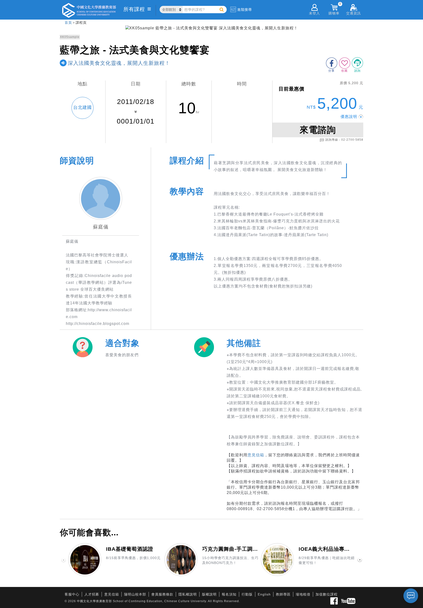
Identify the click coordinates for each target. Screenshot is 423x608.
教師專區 (283, 594)
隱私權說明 (187, 594)
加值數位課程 (327, 594)
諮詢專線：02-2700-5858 (344, 139)
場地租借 (303, 594)
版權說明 (209, 594)
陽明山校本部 (135, 594)
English (264, 594)
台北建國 (82, 107)
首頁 (68, 22)
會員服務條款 (162, 594)
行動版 (247, 594)
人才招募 (91, 594)
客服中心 (72, 594)
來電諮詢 (318, 130)
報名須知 (229, 594)
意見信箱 (255, 455)
